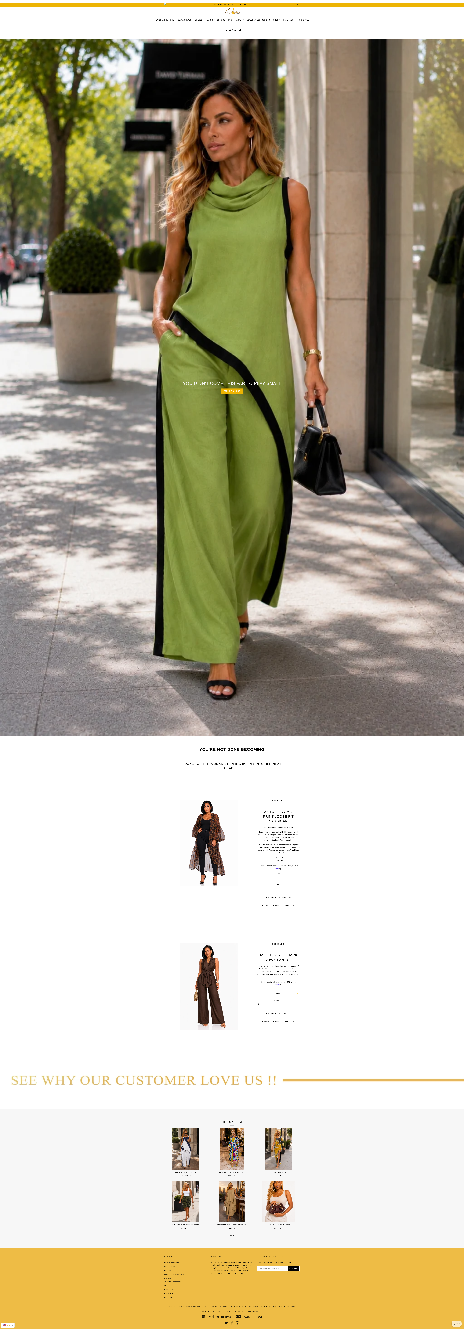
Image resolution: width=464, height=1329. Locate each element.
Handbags (288, 20)
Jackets (239, 20)
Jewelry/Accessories (258, 20)
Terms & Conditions (250, 1311)
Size (278, 990)
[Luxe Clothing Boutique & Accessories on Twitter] (226, 1323)
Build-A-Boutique (165, 20)
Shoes (276, 20)
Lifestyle (231, 30)
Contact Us (205, 1311)
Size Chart (217, 1311)
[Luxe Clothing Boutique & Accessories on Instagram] (237, 1323)
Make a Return (240, 1306)
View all (232, 1235)
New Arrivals (184, 20)
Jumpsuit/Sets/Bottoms (219, 20)
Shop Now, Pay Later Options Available (232, 5)
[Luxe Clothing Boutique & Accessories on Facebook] (232, 1323)
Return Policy (226, 1306)
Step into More (232, 391)
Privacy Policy (270, 1306)
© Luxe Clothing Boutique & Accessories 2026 (188, 1306)
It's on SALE (303, 20)
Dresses (199, 20)
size (278, 874)
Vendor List (284, 1306)
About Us (213, 1306)
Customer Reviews (232, 1311)
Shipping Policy (255, 1306)
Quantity (278, 884)
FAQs (293, 1306)
